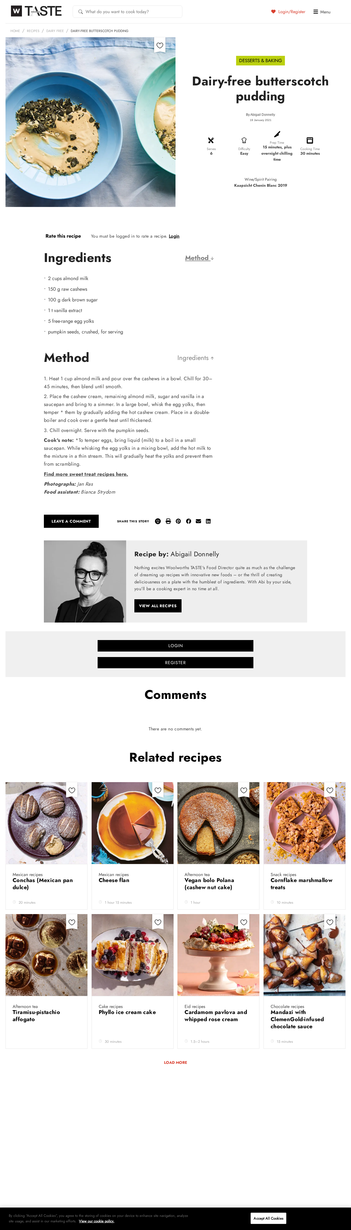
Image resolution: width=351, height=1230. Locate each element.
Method (198, 257)
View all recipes (158, 606)
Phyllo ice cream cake (128, 1012)
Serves (211, 148)
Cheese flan (115, 880)
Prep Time (277, 142)
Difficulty (244, 148)
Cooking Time (310, 148)
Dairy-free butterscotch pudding (99, 30)
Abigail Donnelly (262, 115)
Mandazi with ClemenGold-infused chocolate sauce (297, 1019)
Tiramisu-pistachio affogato (36, 1015)
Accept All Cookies (268, 1218)
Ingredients (194, 357)
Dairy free (55, 30)
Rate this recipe (63, 236)
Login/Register (291, 11)
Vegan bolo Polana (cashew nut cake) (209, 883)
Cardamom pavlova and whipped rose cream (216, 1015)
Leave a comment (71, 521)
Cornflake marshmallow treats (301, 883)
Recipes (33, 30)
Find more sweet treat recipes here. (86, 474)
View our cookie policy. (96, 1220)
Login (174, 236)
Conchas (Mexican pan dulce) (43, 883)
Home (15, 30)
